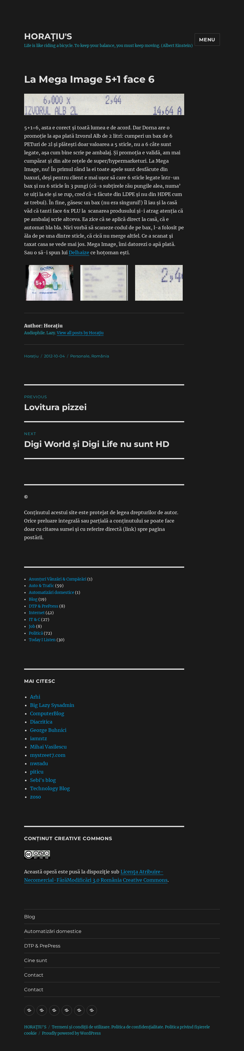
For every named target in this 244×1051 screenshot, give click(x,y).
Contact (33, 975)
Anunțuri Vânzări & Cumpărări (57, 579)
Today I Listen (42, 639)
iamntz (38, 738)
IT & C (34, 619)
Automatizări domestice (51, 592)
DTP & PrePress (43, 606)
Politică (36, 633)
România (100, 356)
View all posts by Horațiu (80, 332)
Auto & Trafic (41, 585)
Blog (33, 599)
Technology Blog (50, 788)
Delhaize (79, 252)
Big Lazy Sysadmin (52, 705)
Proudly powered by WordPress (71, 1033)
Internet (37, 612)
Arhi (35, 697)
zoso (35, 797)
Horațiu (31, 356)
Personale (80, 356)
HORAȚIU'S (48, 36)
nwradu (39, 763)
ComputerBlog (47, 713)
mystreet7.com (47, 755)
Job (32, 626)
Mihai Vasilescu (48, 747)
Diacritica (41, 722)
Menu (207, 40)
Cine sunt (35, 960)
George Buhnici (48, 730)
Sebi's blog (43, 780)
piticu (36, 772)
